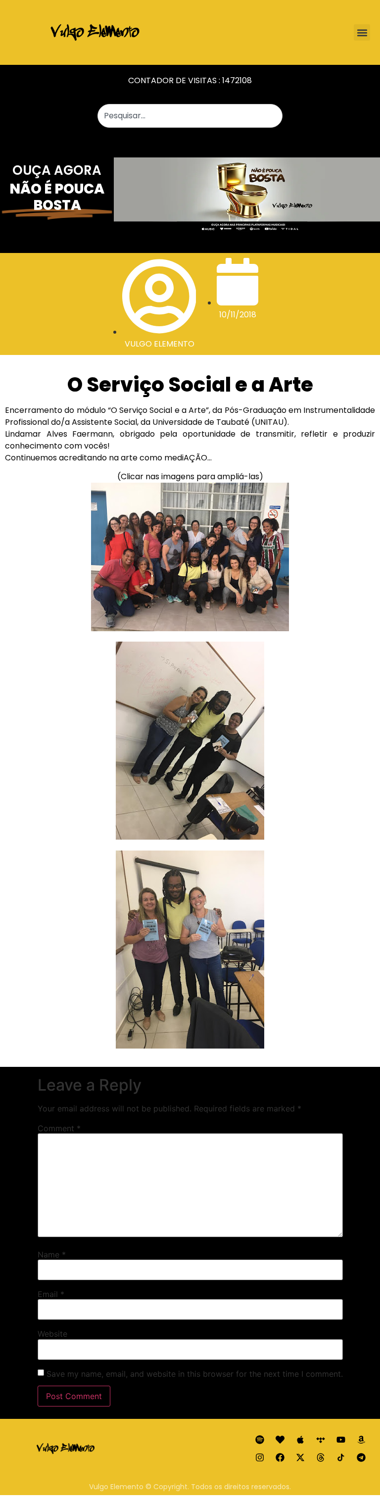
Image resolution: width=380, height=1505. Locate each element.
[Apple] (300, 1440)
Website (52, 1334)
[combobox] (190, 116)
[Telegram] (361, 1457)
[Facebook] (280, 1457)
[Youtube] (341, 1440)
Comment (59, 1128)
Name (52, 1254)
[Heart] (280, 1440)
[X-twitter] (300, 1457)
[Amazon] (361, 1440)
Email (51, 1294)
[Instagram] (260, 1457)
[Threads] (321, 1457)
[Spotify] (260, 1440)
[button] (362, 32)
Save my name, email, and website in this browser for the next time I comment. (195, 1374)
